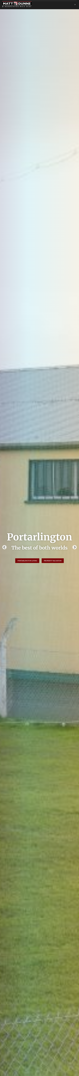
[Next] (74, 547)
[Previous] (4, 547)
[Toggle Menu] (75, 4)
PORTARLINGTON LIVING (27, 561)
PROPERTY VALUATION (52, 561)
